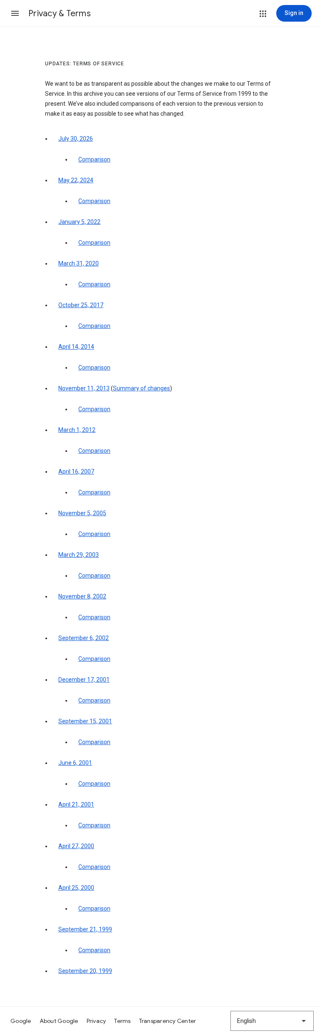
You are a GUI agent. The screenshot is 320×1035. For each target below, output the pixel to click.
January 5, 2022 (79, 221)
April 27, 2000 (76, 846)
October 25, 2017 (80, 305)
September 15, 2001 (85, 721)
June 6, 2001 (75, 762)
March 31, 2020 (78, 263)
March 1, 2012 (76, 430)
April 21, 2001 (76, 804)
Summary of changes (141, 388)
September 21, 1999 (85, 929)
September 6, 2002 (83, 638)
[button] (15, 13)
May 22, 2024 (75, 180)
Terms (122, 1021)
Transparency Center (167, 1021)
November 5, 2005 (82, 513)
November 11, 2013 (84, 388)
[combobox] (272, 1021)
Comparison (94, 159)
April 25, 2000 (76, 887)
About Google (59, 1021)
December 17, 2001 (84, 679)
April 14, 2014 (76, 346)
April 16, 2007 (76, 471)
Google (20, 1021)
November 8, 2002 (82, 596)
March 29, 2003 (78, 554)
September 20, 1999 (85, 971)
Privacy (96, 1021)
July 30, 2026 (75, 138)
